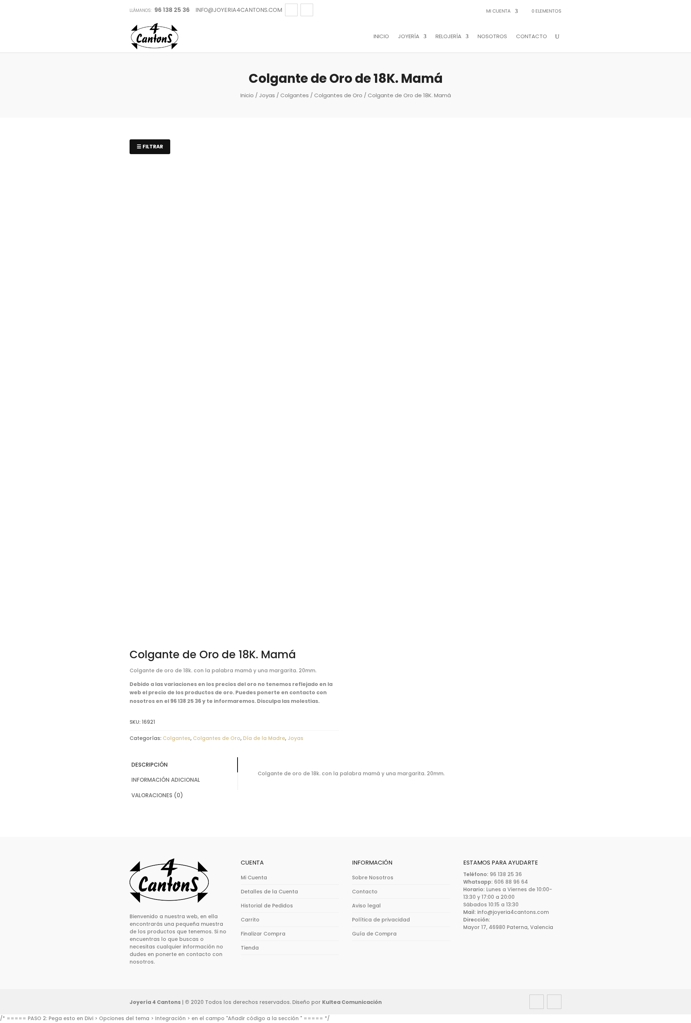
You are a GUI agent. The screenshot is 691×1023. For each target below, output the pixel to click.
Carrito (250, 919)
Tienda (250, 947)
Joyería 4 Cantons (155, 1002)
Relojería (448, 36)
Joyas (267, 95)
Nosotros (492, 36)
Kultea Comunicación (352, 1002)
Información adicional (165, 780)
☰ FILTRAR (150, 146)
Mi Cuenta (498, 11)
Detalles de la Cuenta (269, 891)
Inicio (381, 36)
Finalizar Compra (263, 933)
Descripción (149, 764)
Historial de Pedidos (267, 905)
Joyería (408, 36)
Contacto (531, 36)
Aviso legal (366, 905)
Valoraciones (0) (157, 795)
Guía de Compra (374, 933)
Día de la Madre (264, 738)
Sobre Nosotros (372, 877)
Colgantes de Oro (338, 95)
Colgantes (294, 95)
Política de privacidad (381, 919)
